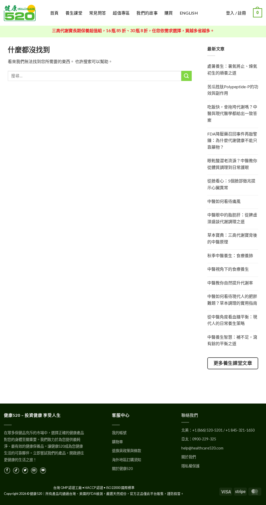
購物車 (117, 442)
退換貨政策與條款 (126, 450)
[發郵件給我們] (34, 470)
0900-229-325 (204, 439)
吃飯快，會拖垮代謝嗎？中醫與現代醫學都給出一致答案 (232, 113)
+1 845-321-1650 (240, 430)
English (189, 12)
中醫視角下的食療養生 (228, 269)
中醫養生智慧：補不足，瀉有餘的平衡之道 (232, 340)
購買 (168, 12)
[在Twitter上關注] (25, 470)
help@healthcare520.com (202, 448)
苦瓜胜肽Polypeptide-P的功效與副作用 (232, 90)
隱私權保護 (190, 466)
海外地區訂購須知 (126, 460)
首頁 (54, 12)
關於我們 (188, 457)
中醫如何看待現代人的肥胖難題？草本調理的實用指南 (232, 299)
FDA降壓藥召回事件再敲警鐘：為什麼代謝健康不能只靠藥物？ (232, 140)
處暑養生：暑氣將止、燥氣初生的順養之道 (232, 69)
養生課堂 (73, 12)
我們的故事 (147, 12)
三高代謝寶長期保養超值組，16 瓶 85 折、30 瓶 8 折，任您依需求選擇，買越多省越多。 (133, 30)
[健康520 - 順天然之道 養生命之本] (23, 13)
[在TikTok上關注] (16, 470)
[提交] (186, 76)
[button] (257, 12)
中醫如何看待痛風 (224, 201)
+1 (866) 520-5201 (207, 430)
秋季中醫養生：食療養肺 (230, 255)
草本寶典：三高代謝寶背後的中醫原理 (232, 238)
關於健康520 (122, 468)
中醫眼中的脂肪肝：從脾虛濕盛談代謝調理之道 (232, 218)
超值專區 (121, 12)
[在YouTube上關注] (43, 470)
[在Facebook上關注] (7, 470)
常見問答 (97, 12)
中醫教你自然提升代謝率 (230, 282)
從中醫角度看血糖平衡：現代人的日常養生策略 (232, 320)
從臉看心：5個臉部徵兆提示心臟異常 (231, 184)
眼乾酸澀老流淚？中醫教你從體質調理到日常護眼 (232, 164)
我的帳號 (119, 433)
